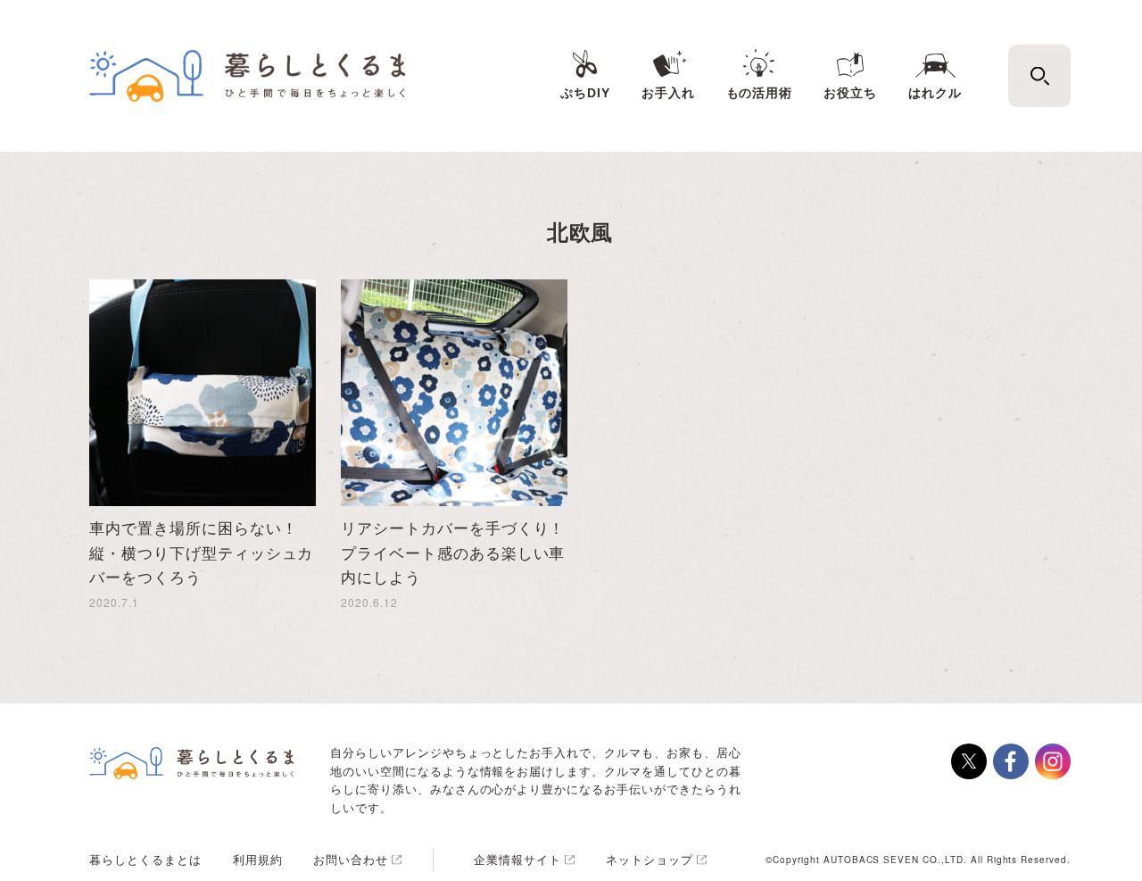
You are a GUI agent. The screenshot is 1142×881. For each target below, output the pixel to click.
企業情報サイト (517, 859)
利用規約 (258, 859)
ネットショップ (649, 859)
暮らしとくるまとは (145, 859)
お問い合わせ (350, 859)
